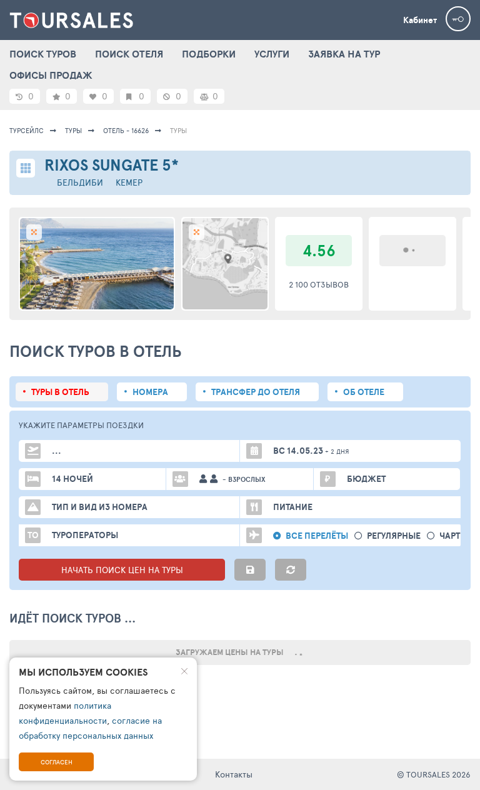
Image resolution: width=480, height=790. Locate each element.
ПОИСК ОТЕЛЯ (129, 53)
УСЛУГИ (271, 53)
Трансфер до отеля (255, 392)
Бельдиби (80, 182)
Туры (73, 130)
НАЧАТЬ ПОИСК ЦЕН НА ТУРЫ (122, 570)
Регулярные (394, 536)
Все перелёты (317, 536)
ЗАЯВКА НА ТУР (344, 53)
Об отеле (363, 392)
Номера (150, 392)
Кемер (129, 182)
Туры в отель (60, 392)
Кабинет (420, 20)
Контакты (233, 774)
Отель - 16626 (126, 130)
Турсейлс (26, 130)
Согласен (56, 762)
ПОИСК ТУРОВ (42, 53)
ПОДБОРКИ (209, 53)
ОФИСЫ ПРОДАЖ (50, 75)
